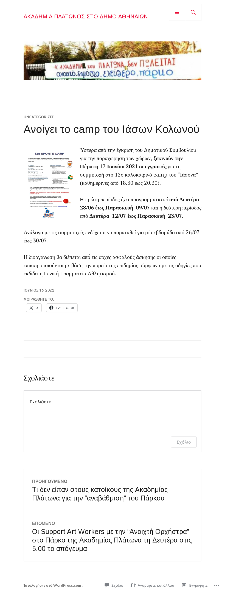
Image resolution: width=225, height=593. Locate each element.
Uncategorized (39, 117)
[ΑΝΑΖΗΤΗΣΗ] (193, 12)
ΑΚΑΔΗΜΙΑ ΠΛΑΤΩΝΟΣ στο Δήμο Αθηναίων (86, 16)
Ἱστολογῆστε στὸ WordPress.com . (53, 585)
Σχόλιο (183, 442)
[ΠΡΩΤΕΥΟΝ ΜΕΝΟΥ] (177, 12)
